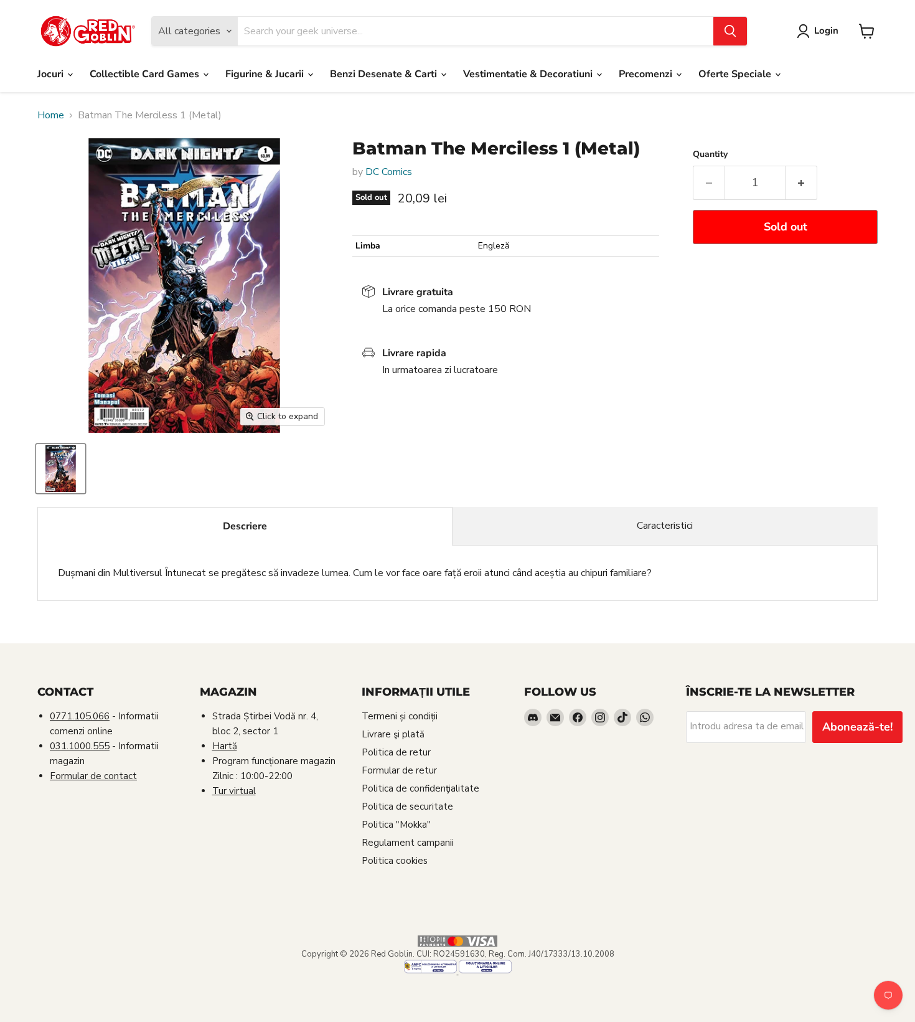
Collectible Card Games (146, 74)
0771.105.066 (80, 716)
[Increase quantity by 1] (801, 183)
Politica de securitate (407, 806)
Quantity (710, 154)
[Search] (730, 31)
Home (50, 115)
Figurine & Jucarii (265, 74)
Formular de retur (399, 770)
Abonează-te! (857, 726)
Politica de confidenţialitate (420, 788)
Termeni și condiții (400, 716)
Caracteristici (665, 525)
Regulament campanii (408, 842)
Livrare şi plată (393, 734)
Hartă (224, 746)
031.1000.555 (80, 746)
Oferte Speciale (736, 74)
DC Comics (388, 172)
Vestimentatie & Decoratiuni (529, 74)
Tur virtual (234, 791)
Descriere (245, 526)
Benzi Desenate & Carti (384, 74)
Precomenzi (647, 74)
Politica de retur (396, 752)
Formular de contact (93, 776)
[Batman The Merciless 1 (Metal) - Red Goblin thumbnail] (60, 468)
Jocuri (51, 74)
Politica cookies (395, 860)
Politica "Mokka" (396, 824)
